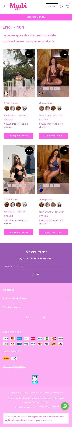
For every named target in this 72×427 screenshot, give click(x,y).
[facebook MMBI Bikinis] (36, 317)
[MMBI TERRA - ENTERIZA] (6, 108)
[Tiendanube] (49, 408)
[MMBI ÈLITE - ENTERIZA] (24, 108)
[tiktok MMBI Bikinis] (44, 317)
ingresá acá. (58, 398)
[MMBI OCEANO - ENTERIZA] (18, 108)
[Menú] (5, 6)
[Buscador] (61, 6)
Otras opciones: (11, 103)
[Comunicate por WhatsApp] (65, 406)
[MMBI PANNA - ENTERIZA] (12, 108)
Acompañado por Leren (25, 407)
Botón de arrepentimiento (36, 402)
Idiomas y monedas (14, 366)
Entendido (46, 420)
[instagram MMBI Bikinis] (27, 317)
